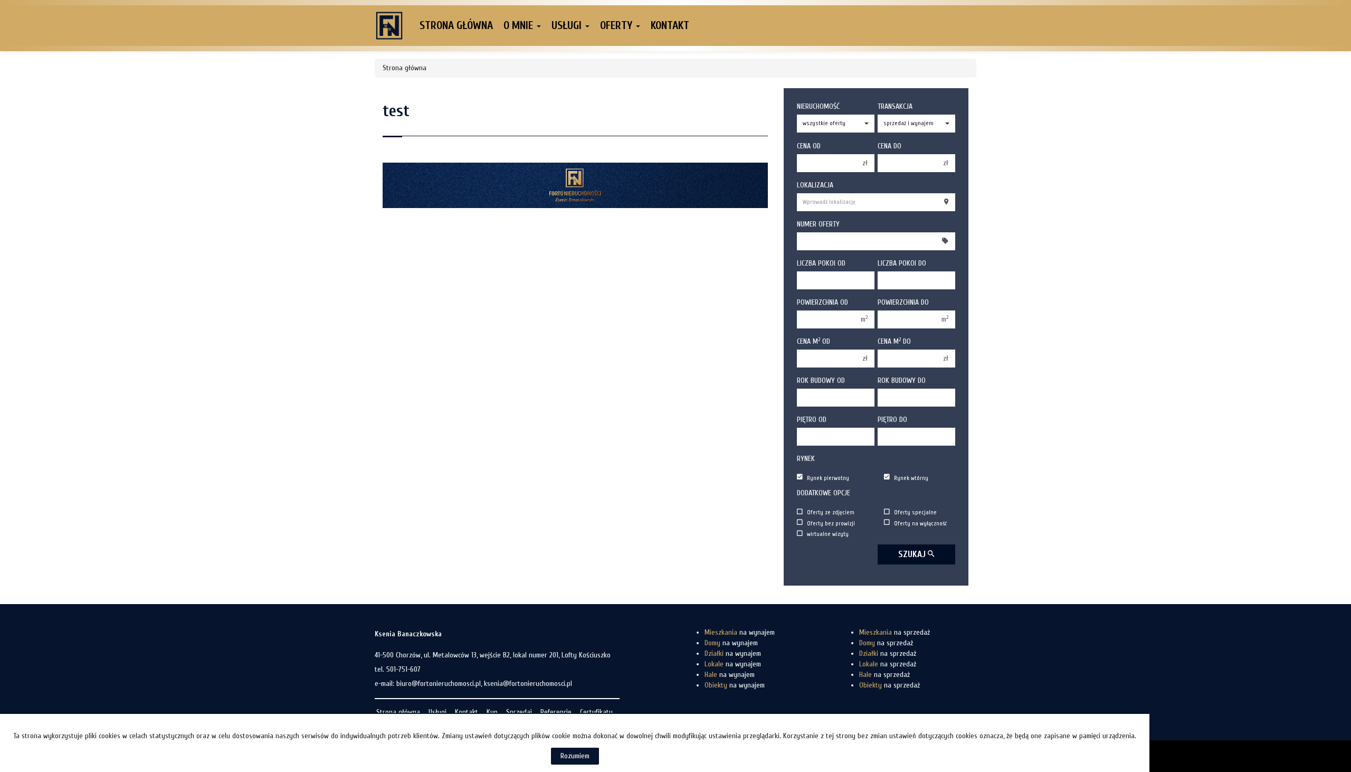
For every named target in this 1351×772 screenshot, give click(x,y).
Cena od (809, 146)
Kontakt (670, 25)
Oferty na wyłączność (920, 523)
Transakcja (895, 106)
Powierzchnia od (822, 302)
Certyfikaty (596, 712)
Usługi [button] (567, 25)
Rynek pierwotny (828, 477)
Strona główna (456, 25)
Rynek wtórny (911, 477)
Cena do (889, 146)
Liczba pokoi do (902, 263)
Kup (492, 712)
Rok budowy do (902, 380)
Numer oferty (818, 224)
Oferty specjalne (915, 512)
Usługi (437, 712)
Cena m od (813, 341)
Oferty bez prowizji (831, 523)
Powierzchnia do (903, 302)
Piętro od (811, 419)
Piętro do (892, 419)
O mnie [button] (519, 25)
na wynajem (740, 632)
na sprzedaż (894, 632)
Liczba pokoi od (821, 263)
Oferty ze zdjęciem (830, 512)
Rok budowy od (821, 380)
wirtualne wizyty (828, 534)
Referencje (556, 712)
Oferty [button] (617, 25)
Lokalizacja (815, 185)
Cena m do (894, 341)
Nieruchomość (818, 106)
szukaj (913, 554)
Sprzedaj (519, 712)
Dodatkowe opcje (823, 492)
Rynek (806, 458)
